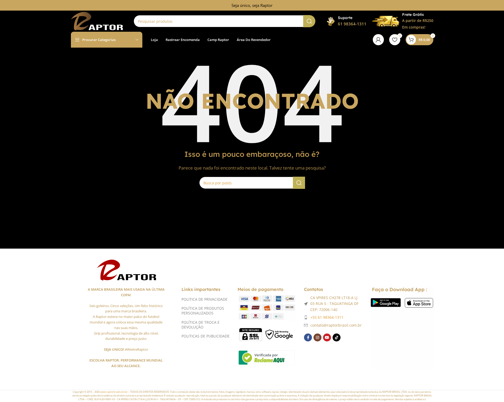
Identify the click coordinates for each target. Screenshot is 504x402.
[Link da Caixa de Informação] (346, 21)
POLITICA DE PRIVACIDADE (204, 299)
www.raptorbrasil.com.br (114, 392)
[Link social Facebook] (308, 337)
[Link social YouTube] (327, 337)
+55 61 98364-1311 (326, 317)
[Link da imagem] (126, 269)
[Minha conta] (378, 39)
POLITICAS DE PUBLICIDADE (205, 336)
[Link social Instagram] (317, 337)
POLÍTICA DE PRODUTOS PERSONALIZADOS (202, 311)
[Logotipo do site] (97, 20)
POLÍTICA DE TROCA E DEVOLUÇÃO (200, 325)
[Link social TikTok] (336, 337)
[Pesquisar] (309, 21)
